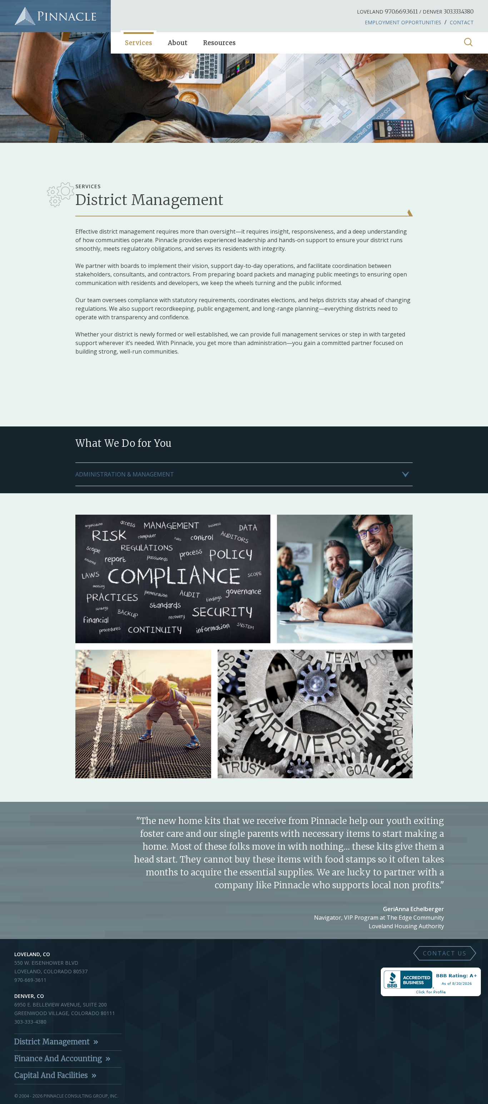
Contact (462, 22)
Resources (219, 43)
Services (138, 43)
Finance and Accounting (58, 1058)
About (178, 43)
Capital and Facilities (51, 1075)
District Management (52, 1041)
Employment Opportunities (403, 22)
